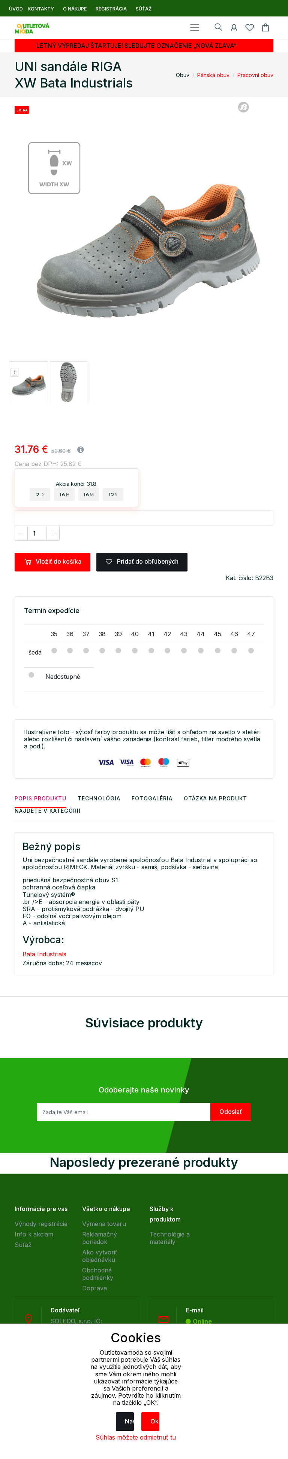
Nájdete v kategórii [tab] (48, 810)
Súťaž (23, 1244)
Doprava (94, 1288)
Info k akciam (34, 1234)
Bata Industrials (44, 954)
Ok (154, 1421)
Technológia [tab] (99, 798)
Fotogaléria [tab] (152, 798)
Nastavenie (129, 1421)
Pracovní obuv (255, 75)
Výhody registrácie (41, 1223)
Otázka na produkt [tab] (215, 798)
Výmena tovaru (104, 1223)
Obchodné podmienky (97, 1273)
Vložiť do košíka (58, 561)
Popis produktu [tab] (40, 798)
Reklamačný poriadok (99, 1237)
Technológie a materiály (170, 1237)
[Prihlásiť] (234, 29)
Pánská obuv (213, 75)
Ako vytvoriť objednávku (99, 1255)
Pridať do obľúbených (147, 561)
